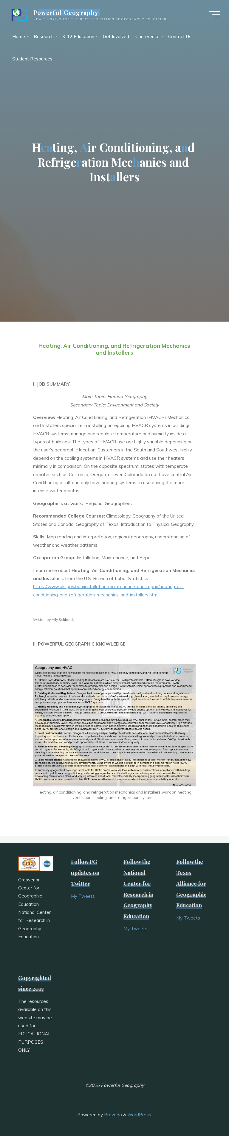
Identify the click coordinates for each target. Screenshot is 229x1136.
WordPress (139, 1115)
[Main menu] (214, 14)
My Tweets (83, 896)
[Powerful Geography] (19, 14)
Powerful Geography (66, 12)
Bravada (112, 1115)
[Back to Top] (205, 1113)
